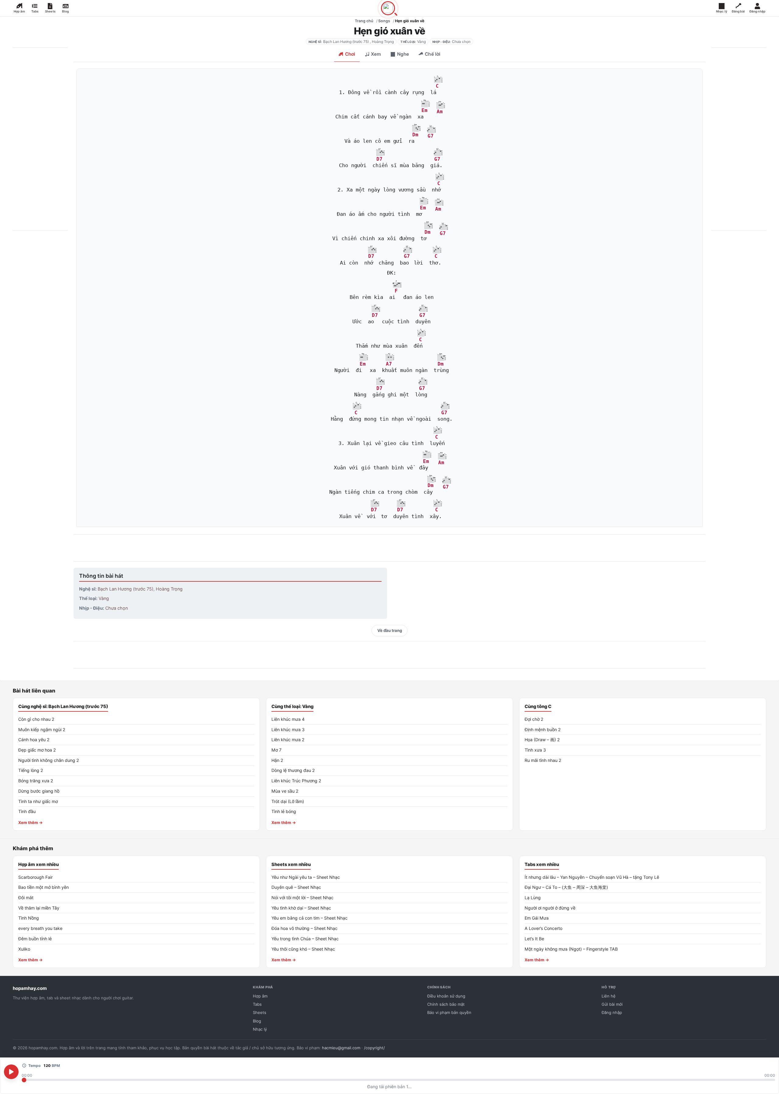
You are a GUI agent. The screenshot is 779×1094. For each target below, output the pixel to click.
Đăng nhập (612, 1012)
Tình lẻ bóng (283, 811)
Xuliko (24, 949)
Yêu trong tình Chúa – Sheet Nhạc (305, 938)
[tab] (346, 54)
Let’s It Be (534, 938)
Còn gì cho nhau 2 (36, 719)
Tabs (257, 1004)
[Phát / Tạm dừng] (11, 1071)
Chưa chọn (461, 41)
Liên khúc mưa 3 (288, 729)
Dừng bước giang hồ (38, 791)
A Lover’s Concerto (543, 928)
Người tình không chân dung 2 (48, 760)
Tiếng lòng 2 (30, 770)
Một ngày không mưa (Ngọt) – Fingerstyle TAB (571, 949)
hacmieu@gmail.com (341, 1047)
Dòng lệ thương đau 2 (293, 770)
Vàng (421, 41)
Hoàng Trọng (383, 41)
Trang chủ (364, 21)
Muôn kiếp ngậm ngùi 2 (41, 729)
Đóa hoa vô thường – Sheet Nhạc (304, 928)
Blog (257, 1021)
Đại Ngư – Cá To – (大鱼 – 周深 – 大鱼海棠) (566, 887)
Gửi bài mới (612, 1004)
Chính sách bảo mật (446, 1004)
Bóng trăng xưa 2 (35, 780)
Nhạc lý (260, 1029)
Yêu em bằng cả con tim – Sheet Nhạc (309, 917)
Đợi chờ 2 (534, 719)
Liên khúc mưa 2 (288, 739)
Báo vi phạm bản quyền (449, 1012)
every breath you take (40, 928)
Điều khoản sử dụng (446, 996)
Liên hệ (609, 996)
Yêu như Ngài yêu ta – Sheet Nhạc (305, 877)
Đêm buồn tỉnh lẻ (35, 938)
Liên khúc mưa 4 (288, 719)
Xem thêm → (30, 822)
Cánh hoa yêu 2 (34, 739)
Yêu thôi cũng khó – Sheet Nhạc (303, 949)
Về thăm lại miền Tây (38, 907)
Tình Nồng (28, 917)
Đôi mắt (25, 897)
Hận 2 (277, 760)
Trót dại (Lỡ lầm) (287, 801)
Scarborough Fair (35, 877)
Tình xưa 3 (535, 749)
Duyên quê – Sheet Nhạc (296, 887)
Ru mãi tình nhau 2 (543, 760)
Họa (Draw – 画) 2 (542, 739)
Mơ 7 (276, 749)
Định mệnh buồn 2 (543, 729)
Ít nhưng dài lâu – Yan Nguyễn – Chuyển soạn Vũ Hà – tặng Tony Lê (592, 877)
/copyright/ (374, 1047)
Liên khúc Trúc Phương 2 (296, 780)
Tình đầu (27, 811)
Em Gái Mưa (537, 917)
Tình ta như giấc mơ (38, 801)
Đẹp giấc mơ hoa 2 (37, 749)
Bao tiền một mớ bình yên (43, 887)
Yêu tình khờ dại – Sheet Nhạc (301, 907)
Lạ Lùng (533, 897)
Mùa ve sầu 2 (285, 791)
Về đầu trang (389, 630)
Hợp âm (260, 996)
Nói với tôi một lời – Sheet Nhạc (302, 897)
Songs (384, 21)
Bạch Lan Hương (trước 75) (346, 41)
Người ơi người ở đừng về (550, 907)
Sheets (259, 1012)
